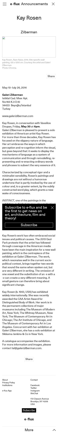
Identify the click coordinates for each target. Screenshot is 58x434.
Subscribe (29, 225)
